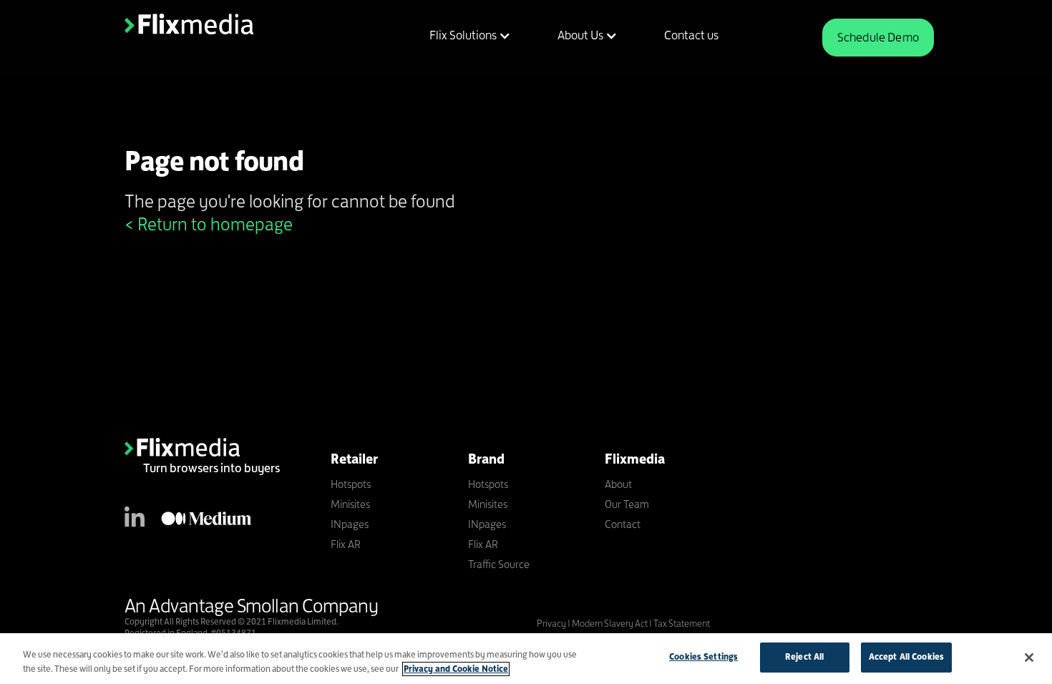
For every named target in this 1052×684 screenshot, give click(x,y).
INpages (350, 524)
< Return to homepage (209, 224)
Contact (623, 524)
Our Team (627, 504)
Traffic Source (499, 564)
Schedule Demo (878, 37)
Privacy (552, 623)
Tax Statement (681, 623)
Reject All (804, 657)
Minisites (350, 504)
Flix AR (346, 544)
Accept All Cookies (906, 657)
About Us (580, 35)
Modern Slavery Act (610, 623)
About (618, 484)
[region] (526, 658)
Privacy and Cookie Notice (456, 669)
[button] (461, 35)
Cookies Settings (703, 657)
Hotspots (351, 484)
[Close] (1029, 657)
